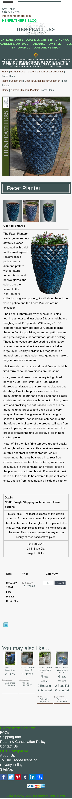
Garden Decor (18, 71)
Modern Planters (30, 90)
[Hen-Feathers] (36, 28)
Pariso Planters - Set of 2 (27, 668)
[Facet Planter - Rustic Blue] (12, 221)
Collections (16, 80)
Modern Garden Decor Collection (46, 71)
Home (5, 71)
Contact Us (9, 746)
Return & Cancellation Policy (23, 742)
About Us (7, 756)
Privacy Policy (11, 765)
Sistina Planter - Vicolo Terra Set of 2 (44, 670)
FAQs (4, 732)
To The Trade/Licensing (18, 760)
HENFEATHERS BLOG (19, 20)
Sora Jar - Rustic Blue (10, 668)
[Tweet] (5, 626)
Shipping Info (10, 737)
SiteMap (6, 769)
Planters (14, 90)
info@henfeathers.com (16, 15)
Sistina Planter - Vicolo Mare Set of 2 (62, 670)
